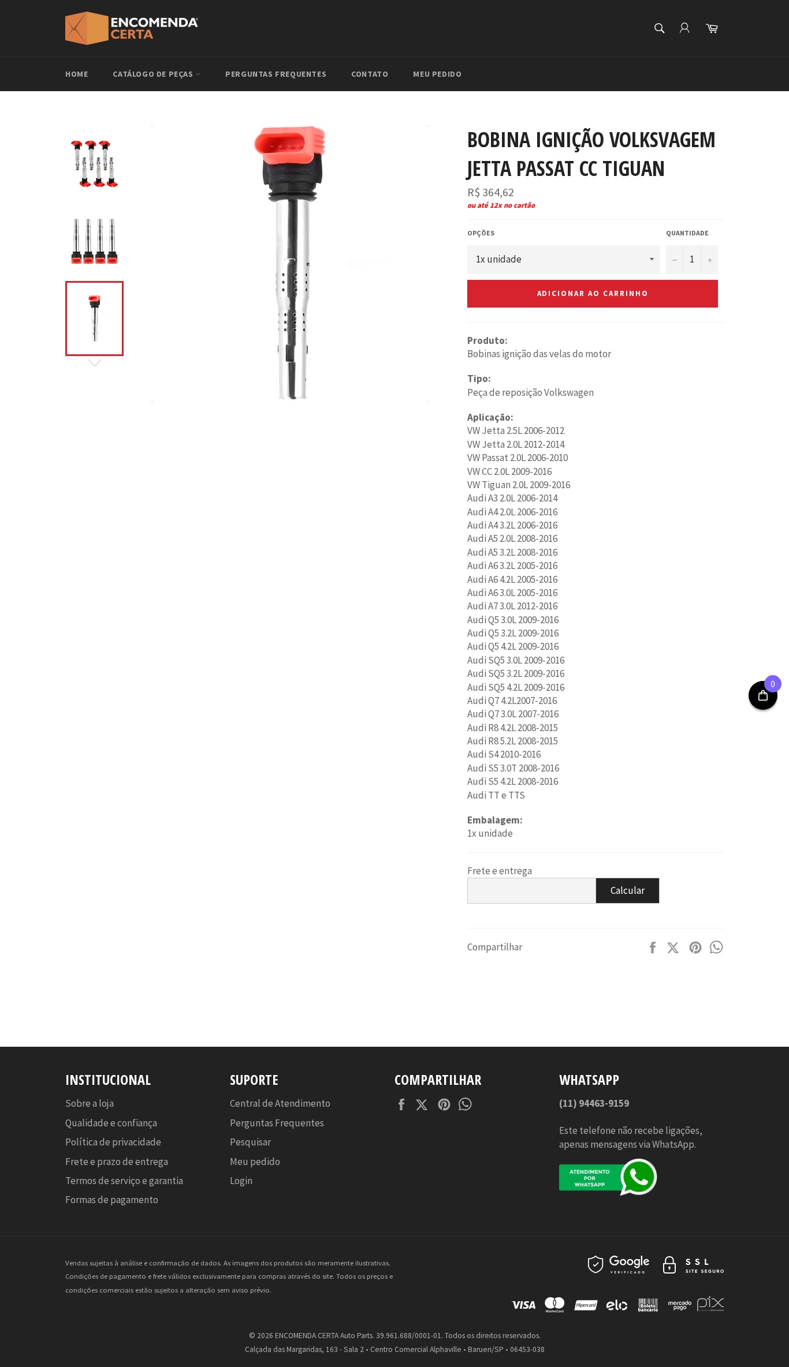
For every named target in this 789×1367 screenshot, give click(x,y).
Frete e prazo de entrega (116, 1161)
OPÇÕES (480, 233)
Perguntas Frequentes (275, 74)
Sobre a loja (89, 1103)
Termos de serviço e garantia (124, 1180)
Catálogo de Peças (154, 74)
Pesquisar (250, 1142)
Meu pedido (437, 74)
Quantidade (687, 233)
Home (76, 74)
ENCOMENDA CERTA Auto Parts (324, 1335)
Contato (369, 74)
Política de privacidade (113, 1142)
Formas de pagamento (111, 1199)
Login (241, 1180)
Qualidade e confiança (111, 1123)
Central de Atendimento (280, 1103)
